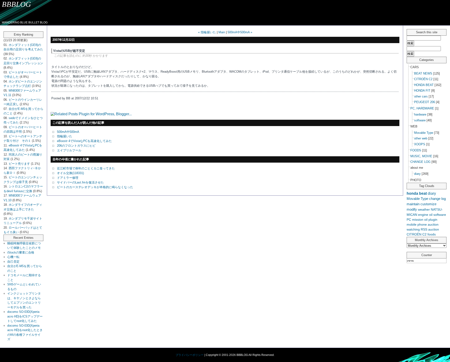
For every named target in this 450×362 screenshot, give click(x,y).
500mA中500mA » (240, 32)
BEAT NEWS (423, 73)
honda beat (417, 193)
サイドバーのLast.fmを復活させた (80, 182)
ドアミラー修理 (67, 177)
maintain (413, 204)
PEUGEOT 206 (424, 102)
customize (428, 204)
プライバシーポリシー (190, 355)
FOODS (415, 150)
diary (417, 173)
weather (424, 209)
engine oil (425, 214)
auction (433, 229)
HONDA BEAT (424, 85)
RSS (424, 229)
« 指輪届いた (207, 32)
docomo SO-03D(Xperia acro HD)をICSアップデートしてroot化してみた (25, 316)
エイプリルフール (69, 150)
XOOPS (419, 144)
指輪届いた (64, 136)
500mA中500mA (68, 132)
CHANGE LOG (420, 162)
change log (437, 199)
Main (221, 32)
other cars (421, 96)
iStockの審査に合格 (20, 252)
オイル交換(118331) (70, 173)
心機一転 (13, 257)
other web (420, 138)
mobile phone (417, 224)
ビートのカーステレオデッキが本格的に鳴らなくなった (95, 187)
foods (432, 234)
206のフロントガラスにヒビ (76, 145)
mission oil (420, 219)
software (420, 120)
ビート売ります (19, 163)
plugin (432, 219)
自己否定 (13, 261)
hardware (420, 114)
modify (412, 209)
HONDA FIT (422, 90)
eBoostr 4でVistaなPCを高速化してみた (84, 141)
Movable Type (423, 132)
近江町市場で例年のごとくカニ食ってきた (86, 168)
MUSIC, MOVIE (421, 156)
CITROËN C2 (423, 79)
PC (409, 219)
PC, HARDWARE (422, 108)
